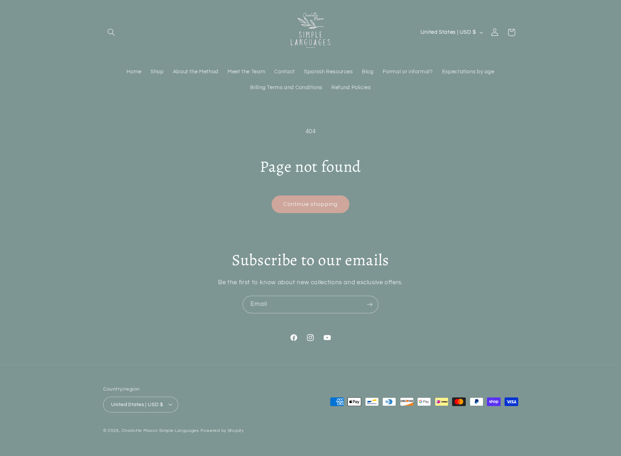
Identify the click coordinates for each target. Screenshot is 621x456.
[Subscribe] (370, 304)
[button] (111, 32)
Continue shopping (310, 204)
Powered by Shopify (222, 430)
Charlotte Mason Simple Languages (160, 430)
